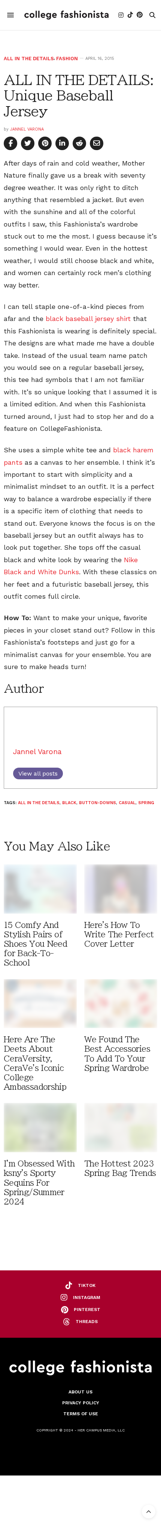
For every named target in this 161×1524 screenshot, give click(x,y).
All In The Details (29, 58)
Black (69, 802)
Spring (146, 802)
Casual (127, 802)
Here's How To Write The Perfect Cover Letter (119, 934)
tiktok (86, 1285)
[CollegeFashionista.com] (66, 15)
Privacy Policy (80, 1402)
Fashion (67, 58)
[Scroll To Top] (148, 1511)
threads (87, 1321)
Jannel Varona (27, 129)
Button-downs (97, 802)
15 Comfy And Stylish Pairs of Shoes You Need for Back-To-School (35, 944)
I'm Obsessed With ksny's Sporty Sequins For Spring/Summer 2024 (39, 1183)
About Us (80, 1392)
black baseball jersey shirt (89, 318)
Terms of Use (80, 1413)
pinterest (87, 1309)
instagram (86, 1297)
